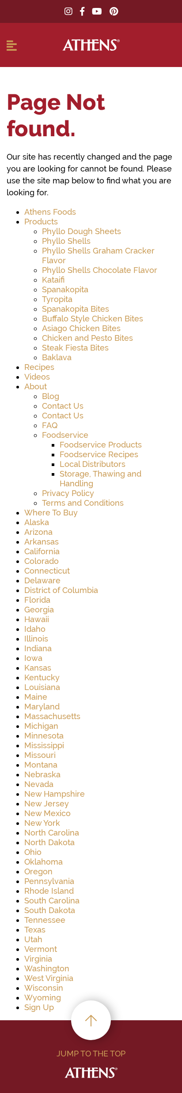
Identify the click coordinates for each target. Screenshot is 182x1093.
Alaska (36, 522)
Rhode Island (49, 890)
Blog (50, 396)
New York (42, 823)
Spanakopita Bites (75, 308)
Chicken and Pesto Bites (87, 338)
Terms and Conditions (83, 502)
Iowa (33, 658)
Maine (35, 696)
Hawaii (36, 619)
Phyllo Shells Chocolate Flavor (99, 270)
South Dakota (49, 910)
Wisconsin (43, 987)
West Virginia (48, 978)
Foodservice (65, 435)
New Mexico (47, 813)
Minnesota (44, 735)
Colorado (41, 561)
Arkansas (41, 541)
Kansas (37, 667)
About (35, 386)
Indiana (38, 648)
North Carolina (51, 832)
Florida (37, 599)
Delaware (42, 580)
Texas (35, 929)
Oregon (38, 871)
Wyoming (42, 997)
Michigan (41, 726)
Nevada (38, 784)
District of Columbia (61, 590)
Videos (37, 376)
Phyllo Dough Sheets (81, 231)
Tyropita (57, 299)
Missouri (40, 755)
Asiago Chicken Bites (81, 328)
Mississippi (44, 745)
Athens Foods (50, 211)
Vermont (40, 949)
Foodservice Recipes (99, 454)
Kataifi (53, 279)
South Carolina (52, 900)
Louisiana (42, 687)
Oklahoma (43, 861)
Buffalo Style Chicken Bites (92, 318)
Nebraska (42, 774)
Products (41, 221)
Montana (40, 764)
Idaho (35, 629)
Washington (46, 968)
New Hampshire (54, 793)
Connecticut (47, 570)
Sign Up (39, 1007)
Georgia (39, 609)
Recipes (39, 367)
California (42, 551)
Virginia (38, 958)
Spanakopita (65, 289)
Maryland (42, 706)
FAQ (49, 425)
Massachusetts (52, 716)
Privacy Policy (68, 493)
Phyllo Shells (66, 241)
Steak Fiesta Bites (75, 347)
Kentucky (42, 677)
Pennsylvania (49, 881)
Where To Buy (51, 512)
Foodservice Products (101, 444)
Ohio (33, 852)
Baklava (57, 357)
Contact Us (62, 405)
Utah (33, 939)
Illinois (36, 638)
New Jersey (46, 803)
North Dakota (49, 842)
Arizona (38, 532)
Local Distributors (92, 464)
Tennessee (44, 920)
